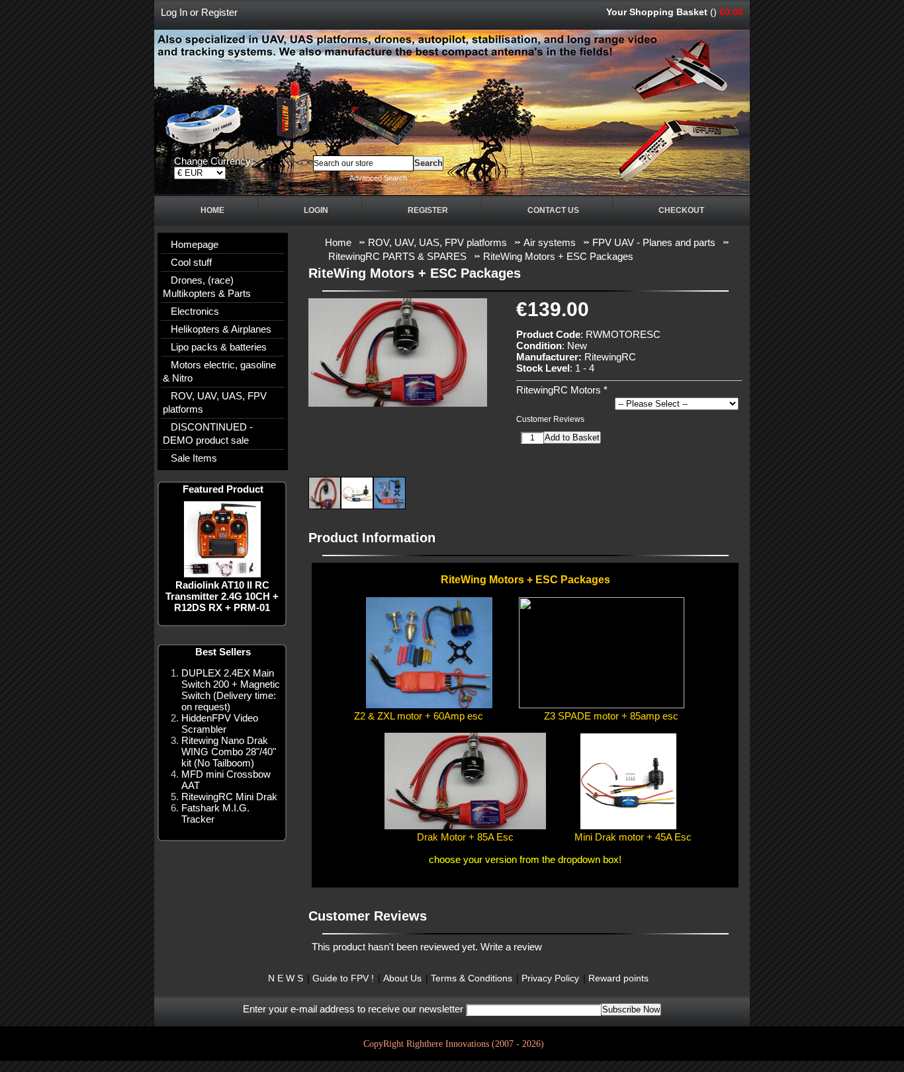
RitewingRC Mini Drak (229, 796)
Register (219, 12)
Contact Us (553, 210)
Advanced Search (378, 178)
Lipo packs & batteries (219, 346)
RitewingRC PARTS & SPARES (397, 256)
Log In (174, 12)
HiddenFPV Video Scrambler (219, 723)
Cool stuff (191, 262)
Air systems (549, 242)
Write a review (511, 946)
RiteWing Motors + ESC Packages (558, 256)
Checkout (681, 210)
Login (316, 210)
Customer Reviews (550, 419)
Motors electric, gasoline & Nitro (219, 371)
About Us (402, 978)
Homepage (194, 244)
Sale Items (194, 458)
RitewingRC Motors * (562, 389)
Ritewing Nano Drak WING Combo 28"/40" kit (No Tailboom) (228, 751)
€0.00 (731, 12)
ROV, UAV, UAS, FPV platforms (215, 402)
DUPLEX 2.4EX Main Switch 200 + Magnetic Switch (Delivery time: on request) (230, 689)
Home (212, 210)
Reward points (618, 978)
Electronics (195, 311)
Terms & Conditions (471, 978)
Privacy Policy (550, 978)
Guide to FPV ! (343, 978)
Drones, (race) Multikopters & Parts (207, 286)
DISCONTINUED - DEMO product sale (208, 433)
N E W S (285, 978)
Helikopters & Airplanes (221, 329)
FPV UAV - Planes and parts (653, 242)
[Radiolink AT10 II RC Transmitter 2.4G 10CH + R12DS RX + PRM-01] (222, 573)
